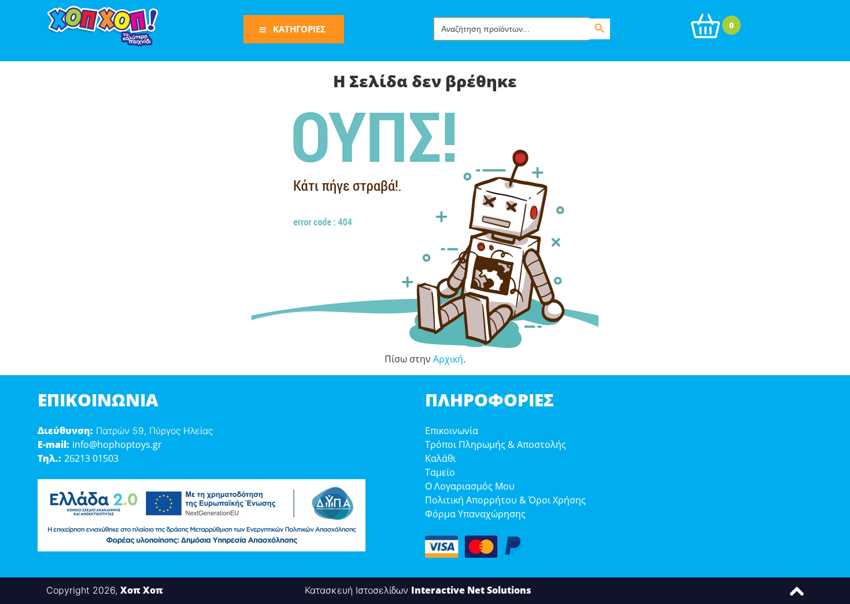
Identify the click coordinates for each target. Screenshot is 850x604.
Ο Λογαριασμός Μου (470, 486)
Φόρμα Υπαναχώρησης (475, 513)
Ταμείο (440, 472)
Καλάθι (440, 458)
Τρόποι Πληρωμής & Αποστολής (495, 444)
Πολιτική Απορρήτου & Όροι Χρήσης (505, 500)
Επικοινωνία (451, 430)
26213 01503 (91, 458)
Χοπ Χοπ (141, 590)
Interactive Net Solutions (471, 590)
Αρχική (448, 359)
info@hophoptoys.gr (117, 444)
